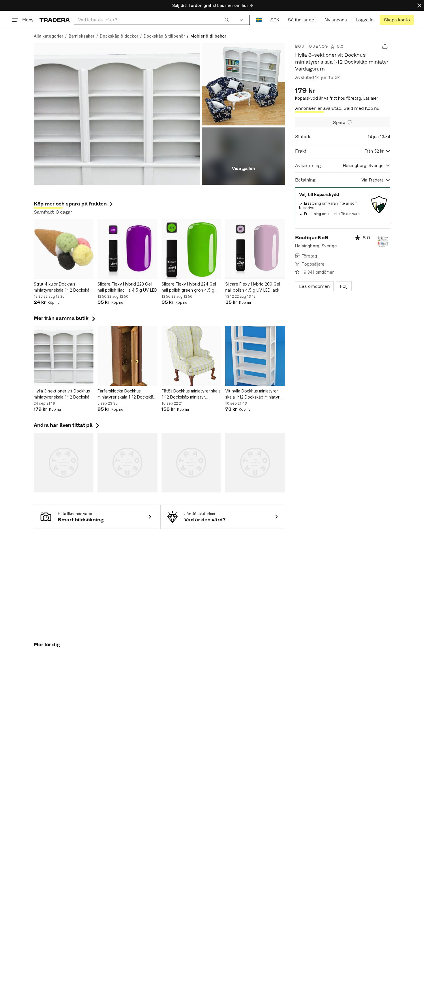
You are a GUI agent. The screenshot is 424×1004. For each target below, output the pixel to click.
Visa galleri (243, 168)
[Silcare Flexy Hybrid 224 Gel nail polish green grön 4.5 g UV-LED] (191, 249)
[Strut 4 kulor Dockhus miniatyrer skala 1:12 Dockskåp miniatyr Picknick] (63, 249)
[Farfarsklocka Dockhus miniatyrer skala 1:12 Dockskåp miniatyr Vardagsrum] (127, 356)
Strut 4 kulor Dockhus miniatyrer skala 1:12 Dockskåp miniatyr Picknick (63, 287)
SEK (274, 19)
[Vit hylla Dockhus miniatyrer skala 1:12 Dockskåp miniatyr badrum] (255, 356)
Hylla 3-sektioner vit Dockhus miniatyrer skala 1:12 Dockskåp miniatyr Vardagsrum (63, 394)
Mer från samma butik (65, 318)
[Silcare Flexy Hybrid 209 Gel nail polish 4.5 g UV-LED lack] (255, 249)
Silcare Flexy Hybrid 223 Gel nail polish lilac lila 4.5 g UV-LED (127, 286)
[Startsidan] (55, 20)
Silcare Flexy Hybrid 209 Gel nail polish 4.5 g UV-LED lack (252, 286)
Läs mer (370, 98)
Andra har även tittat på (67, 425)
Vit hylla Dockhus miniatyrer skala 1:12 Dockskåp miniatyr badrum (252, 394)
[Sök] (226, 20)
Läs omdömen (314, 286)
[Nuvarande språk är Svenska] (259, 20)
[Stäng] (419, 5)
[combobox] (153, 20)
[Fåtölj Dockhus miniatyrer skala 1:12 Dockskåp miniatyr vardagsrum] (191, 356)
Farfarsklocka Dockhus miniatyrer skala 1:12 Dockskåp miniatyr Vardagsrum (126, 394)
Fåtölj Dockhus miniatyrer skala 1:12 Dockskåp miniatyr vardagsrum (191, 394)
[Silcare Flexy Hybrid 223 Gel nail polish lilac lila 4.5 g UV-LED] (127, 249)
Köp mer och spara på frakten (70, 204)
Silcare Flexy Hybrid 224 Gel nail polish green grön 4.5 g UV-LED (189, 287)
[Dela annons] (385, 46)
